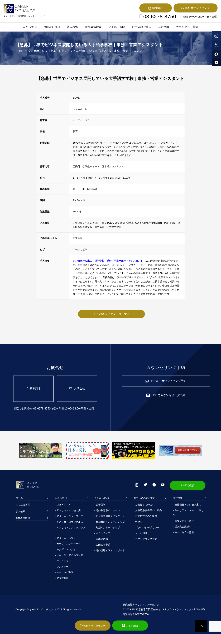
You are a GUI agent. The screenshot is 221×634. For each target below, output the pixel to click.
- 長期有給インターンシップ (109, 521)
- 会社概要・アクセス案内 (187, 504)
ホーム (19, 497)
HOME (20, 51)
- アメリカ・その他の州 (68, 510)
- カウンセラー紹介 (183, 520)
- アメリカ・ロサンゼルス (69, 521)
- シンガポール (63, 566)
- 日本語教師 (101, 539)
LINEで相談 (187, 485)
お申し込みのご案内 (144, 497)
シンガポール (36, 50)
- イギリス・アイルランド (69, 555)
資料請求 (35, 388)
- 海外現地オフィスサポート (109, 550)
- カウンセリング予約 (145, 539)
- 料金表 (138, 521)
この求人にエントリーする (113, 313)
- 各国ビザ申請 (102, 544)
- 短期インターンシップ (107, 527)
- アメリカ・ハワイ (65, 538)
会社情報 (163, 26)
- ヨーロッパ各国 (64, 572)
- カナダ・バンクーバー (68, 543)
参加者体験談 (93, 26)
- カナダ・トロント (65, 549)
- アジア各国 (62, 578)
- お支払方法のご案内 (145, 516)
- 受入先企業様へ (182, 526)
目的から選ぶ (52, 26)
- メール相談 (140, 533)
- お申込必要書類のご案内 (148, 510)
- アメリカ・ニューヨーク (69, 516)
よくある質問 (116, 26)
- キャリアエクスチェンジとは (188, 513)
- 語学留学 (99, 504)
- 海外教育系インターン (107, 510)
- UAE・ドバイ (63, 504)
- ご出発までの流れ (144, 504)
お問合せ (79, 388)
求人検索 (72, 26)
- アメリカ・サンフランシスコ (70, 530)
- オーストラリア (64, 561)
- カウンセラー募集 (183, 532)
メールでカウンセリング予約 (168, 380)
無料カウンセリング (94, 625)
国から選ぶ (30, 26)
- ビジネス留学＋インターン (109, 516)
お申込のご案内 (141, 26)
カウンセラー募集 (187, 26)
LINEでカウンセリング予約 (168, 395)
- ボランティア (102, 533)
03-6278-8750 (159, 16)
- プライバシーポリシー (146, 527)
